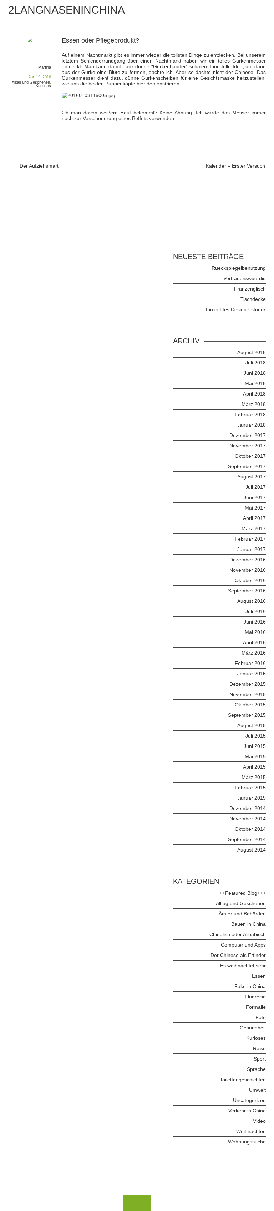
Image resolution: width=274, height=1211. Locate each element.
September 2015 (247, 715)
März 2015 (254, 777)
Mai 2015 (255, 756)
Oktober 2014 (250, 829)
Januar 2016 (251, 673)
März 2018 (254, 404)
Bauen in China (248, 924)
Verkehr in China (247, 1110)
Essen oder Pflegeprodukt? (100, 40)
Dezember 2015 (247, 684)
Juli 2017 (255, 487)
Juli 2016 (255, 611)
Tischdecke (253, 299)
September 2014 (247, 839)
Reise (259, 1048)
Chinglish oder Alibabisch (237, 934)
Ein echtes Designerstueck (236, 309)
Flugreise (255, 996)
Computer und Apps (243, 945)
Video (259, 1121)
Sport (260, 1059)
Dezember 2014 (247, 808)
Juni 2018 (255, 373)
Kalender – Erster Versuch (235, 166)
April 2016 (254, 642)
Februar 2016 (250, 663)
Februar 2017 (250, 539)
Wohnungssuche (247, 1142)
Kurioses (43, 86)
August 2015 (251, 725)
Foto (260, 1017)
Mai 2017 (255, 508)
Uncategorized (249, 1100)
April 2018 (254, 394)
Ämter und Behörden (242, 914)
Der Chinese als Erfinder (238, 955)
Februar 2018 (250, 414)
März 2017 (254, 528)
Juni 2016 (255, 622)
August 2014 (251, 850)
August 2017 (251, 477)
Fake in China (250, 986)
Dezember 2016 (247, 559)
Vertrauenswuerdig (244, 278)
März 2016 (254, 653)
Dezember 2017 (247, 435)
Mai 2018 (255, 383)
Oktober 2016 (250, 580)
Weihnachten (251, 1131)
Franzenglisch (250, 289)
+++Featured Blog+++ (241, 893)
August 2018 (251, 352)
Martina (44, 67)
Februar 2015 (250, 787)
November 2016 (247, 570)
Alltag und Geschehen (31, 82)
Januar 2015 (251, 798)
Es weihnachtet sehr (243, 965)
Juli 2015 (255, 736)
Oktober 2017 (250, 456)
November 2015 (247, 694)
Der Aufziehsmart (39, 166)
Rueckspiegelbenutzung (239, 268)
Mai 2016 (255, 632)
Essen (259, 976)
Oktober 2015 (250, 705)
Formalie (256, 1007)
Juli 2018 (255, 363)
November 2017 (247, 445)
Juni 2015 (255, 746)
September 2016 (247, 591)
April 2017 (254, 518)
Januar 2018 (251, 425)
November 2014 (247, 819)
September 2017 (247, 466)
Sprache (256, 1069)
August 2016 (251, 601)
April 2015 (254, 767)
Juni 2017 (255, 497)
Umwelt (257, 1090)
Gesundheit (253, 1028)
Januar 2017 (251, 549)
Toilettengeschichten (243, 1079)
